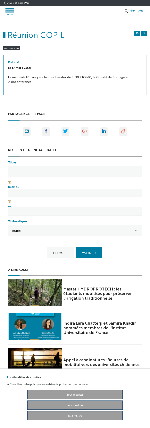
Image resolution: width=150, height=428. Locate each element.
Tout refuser (75, 415)
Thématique (17, 221)
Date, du (13, 186)
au (10, 205)
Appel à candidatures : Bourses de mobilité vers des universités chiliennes (101, 362)
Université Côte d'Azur (18, 2)
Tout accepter (75, 394)
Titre (12, 162)
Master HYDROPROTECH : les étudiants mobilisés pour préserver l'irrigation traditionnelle (97, 293)
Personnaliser (75, 405)
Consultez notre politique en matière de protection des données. (49, 384)
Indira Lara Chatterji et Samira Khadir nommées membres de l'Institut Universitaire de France (99, 327)
